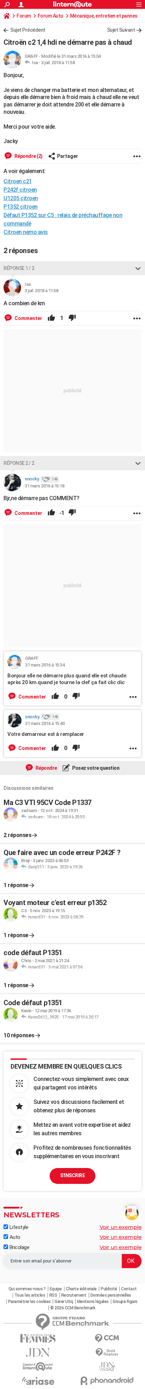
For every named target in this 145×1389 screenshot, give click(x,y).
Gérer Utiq (64, 1301)
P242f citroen (20, 189)
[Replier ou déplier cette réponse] (138, 268)
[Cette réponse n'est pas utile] (72, 318)
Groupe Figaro (125, 1301)
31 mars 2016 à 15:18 (44, 485)
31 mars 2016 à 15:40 (44, 723)
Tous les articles (29, 1295)
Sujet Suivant (121, 30)
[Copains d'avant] (38, 1366)
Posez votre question (95, 768)
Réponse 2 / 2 (19, 463)
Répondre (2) (28, 156)
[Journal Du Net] (38, 1352)
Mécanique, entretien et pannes (104, 16)
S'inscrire (72, 1175)
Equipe (56, 1288)
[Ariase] (38, 1381)
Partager (67, 156)
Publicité (109, 1288)
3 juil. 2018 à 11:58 (58, 62)
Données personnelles (110, 1295)
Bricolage (18, 1247)
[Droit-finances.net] (106, 1352)
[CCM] (106, 1338)
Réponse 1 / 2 (19, 268)
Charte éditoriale (81, 1288)
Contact (129, 1288)
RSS (53, 1295)
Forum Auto (50, 16)
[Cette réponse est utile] (51, 318)
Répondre (45, 768)
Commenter (27, 318)
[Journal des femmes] (38, 1338)
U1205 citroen (21, 198)
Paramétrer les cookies (29, 1301)
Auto (14, 1237)
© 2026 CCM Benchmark (72, 1307)
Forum (24, 16)
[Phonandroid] (106, 1380)
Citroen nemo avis (26, 232)
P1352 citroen (21, 206)
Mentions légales (93, 1301)
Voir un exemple (121, 1227)
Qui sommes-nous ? (27, 1288)
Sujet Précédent (27, 30)
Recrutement (74, 1295)
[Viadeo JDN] (106, 1366)
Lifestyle (18, 1227)
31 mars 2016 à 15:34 (44, 665)
